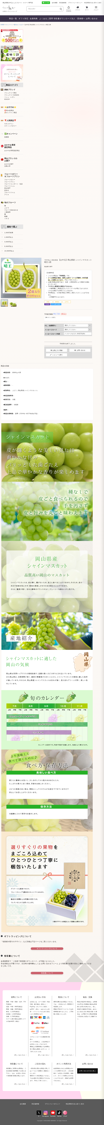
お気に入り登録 (57, 350)
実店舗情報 (62, 2)
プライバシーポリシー (75, 2)
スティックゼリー (10, 126)
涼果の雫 (7, 166)
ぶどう (6, 208)
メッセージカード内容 (52, 334)
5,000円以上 (8, 246)
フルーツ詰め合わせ (11, 210)
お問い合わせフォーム (50, 963)
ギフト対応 (23, 19)
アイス (6, 194)
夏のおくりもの (18, 24)
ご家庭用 (7, 212)
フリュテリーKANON (11, 95)
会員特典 (33, 19)
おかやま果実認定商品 (12, 150)
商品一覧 (13, 19)
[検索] (60, 8)
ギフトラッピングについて (47, 948)
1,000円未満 (8, 232)
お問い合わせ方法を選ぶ (87, 1071)
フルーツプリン (9, 182)
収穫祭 (6, 137)
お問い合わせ (91, 19)
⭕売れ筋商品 (9, 110)
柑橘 (5, 216)
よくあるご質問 (45, 19)
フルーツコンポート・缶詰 (13, 184)
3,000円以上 (8, 242)
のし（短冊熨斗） (51, 325)
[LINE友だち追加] (46, 2)
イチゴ (6, 218)
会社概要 (54, 2)
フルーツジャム (9, 192)
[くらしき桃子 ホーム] (14, 7)
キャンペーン (9, 24)
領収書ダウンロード (62, 19)
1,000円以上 (8, 237)
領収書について (47, 973)
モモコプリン (9, 124)
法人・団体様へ (77, 19)
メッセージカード (51, 330)
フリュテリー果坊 (10, 93)
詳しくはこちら (20, 1055)
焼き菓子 (7, 188)
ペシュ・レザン (9, 97)
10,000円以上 (9, 251)
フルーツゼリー (9, 179)
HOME (2, 24)
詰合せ (6, 190)
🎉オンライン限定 (10, 112)
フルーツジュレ (9, 186)
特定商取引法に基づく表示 (92, 2)
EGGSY (7, 99)
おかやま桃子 (9, 164)
